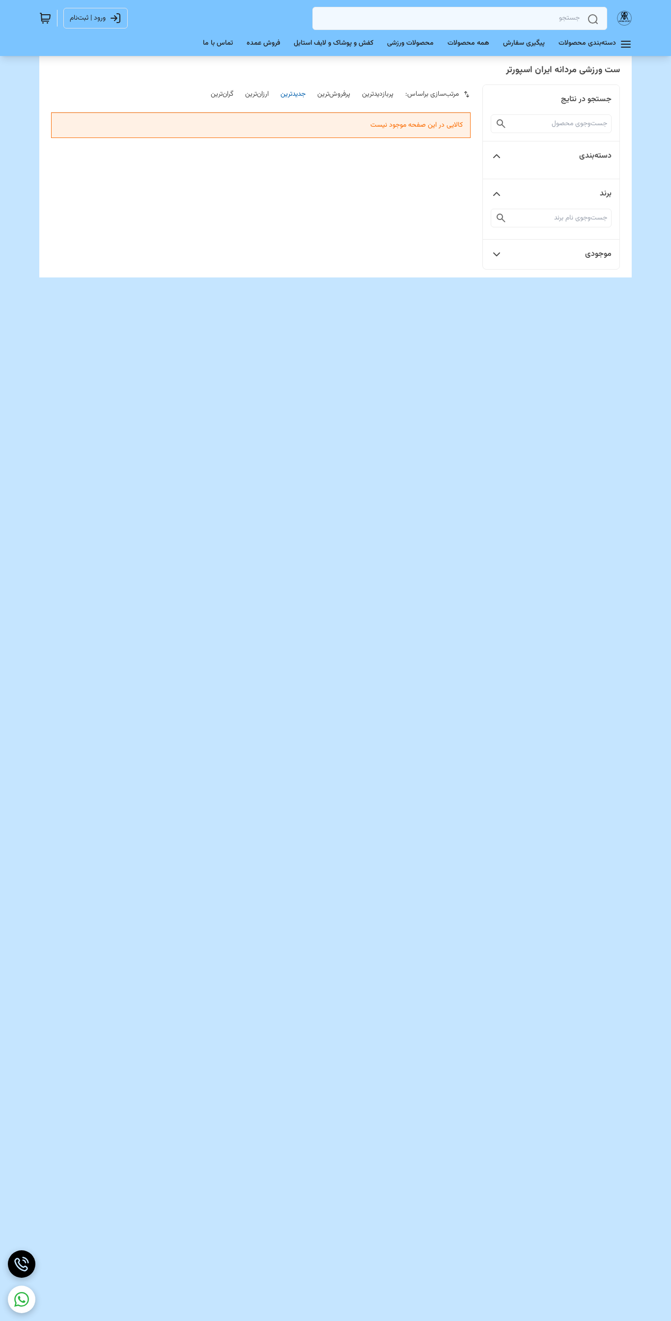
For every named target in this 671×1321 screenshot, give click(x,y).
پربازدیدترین (377, 94)
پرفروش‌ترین (333, 94)
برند (606, 194)
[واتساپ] (21, 1299)
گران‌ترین (222, 94)
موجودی (598, 254)
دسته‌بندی (595, 156)
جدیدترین (293, 94)
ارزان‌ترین (257, 94)
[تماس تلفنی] (21, 1264)
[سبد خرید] (45, 18)
